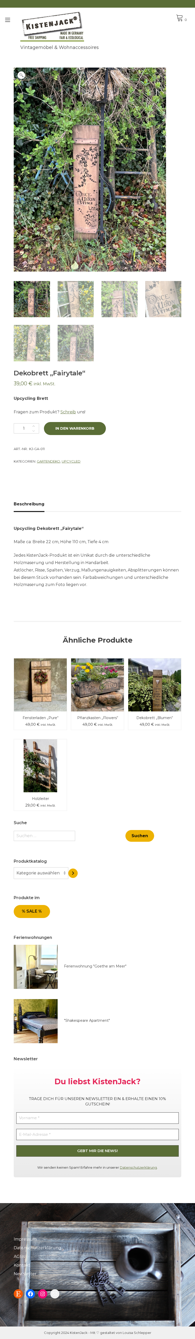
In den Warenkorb (74, 428)
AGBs (19, 1256)
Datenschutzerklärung (138, 1167)
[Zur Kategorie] (73, 873)
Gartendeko (48, 461)
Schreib (68, 412)
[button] (21, 75)
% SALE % (32, 911)
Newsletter (25, 1273)
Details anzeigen (40, 688)
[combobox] (41, 873)
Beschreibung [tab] (29, 504)
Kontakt (22, 1265)
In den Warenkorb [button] (40, 673)
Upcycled (71, 461)
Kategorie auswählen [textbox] (38, 873)
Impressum (25, 1239)
